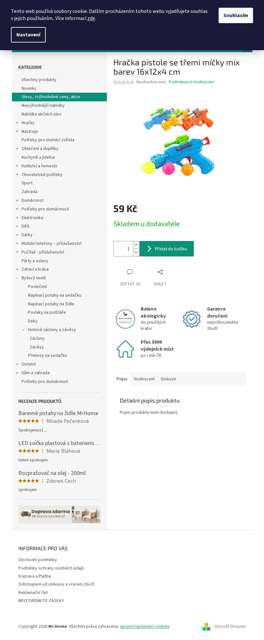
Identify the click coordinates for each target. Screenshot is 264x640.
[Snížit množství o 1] (136, 252)
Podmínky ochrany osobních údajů (51, 568)
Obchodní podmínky (37, 560)
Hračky (28, 123)
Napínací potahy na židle (51, 304)
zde (91, 18)
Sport (27, 183)
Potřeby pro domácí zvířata (48, 140)
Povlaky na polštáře (47, 312)
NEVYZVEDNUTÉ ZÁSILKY (41, 601)
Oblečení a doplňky (40, 148)
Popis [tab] (122, 379)
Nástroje (30, 131)
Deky (33, 321)
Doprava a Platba (34, 576)
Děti (25, 226)
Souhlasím (235, 15)
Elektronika (32, 218)
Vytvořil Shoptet (230, 627)
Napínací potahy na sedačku (54, 295)
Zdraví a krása (35, 269)
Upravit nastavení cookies (145, 626)
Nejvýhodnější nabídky (43, 105)
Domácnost (32, 200)
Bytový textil (34, 278)
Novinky (29, 88)
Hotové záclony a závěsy (52, 330)
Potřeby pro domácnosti (45, 209)
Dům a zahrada (36, 373)
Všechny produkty (39, 80)
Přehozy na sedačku (47, 355)
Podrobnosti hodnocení (191, 82)
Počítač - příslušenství (43, 252)
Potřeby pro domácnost (45, 381)
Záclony (37, 338)
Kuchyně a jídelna (38, 157)
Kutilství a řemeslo (39, 166)
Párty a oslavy (35, 261)
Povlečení (37, 286)
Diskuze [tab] (168, 379)
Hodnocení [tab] (144, 379)
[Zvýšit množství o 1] (136, 245)
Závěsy (37, 347)
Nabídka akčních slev (41, 114)
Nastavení (28, 34)
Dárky (27, 235)
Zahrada (29, 192)
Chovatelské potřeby (42, 175)
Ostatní (29, 364)
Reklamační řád (33, 592)
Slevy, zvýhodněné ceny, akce (51, 97)
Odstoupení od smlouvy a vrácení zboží (56, 584)
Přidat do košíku (171, 248)
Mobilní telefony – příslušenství (51, 243)
